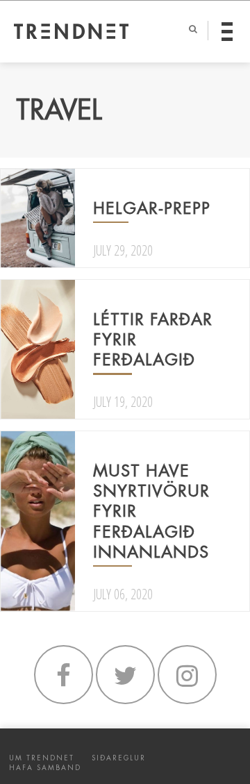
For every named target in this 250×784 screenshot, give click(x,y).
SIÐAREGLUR (119, 757)
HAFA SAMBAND (45, 767)
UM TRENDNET (41, 757)
